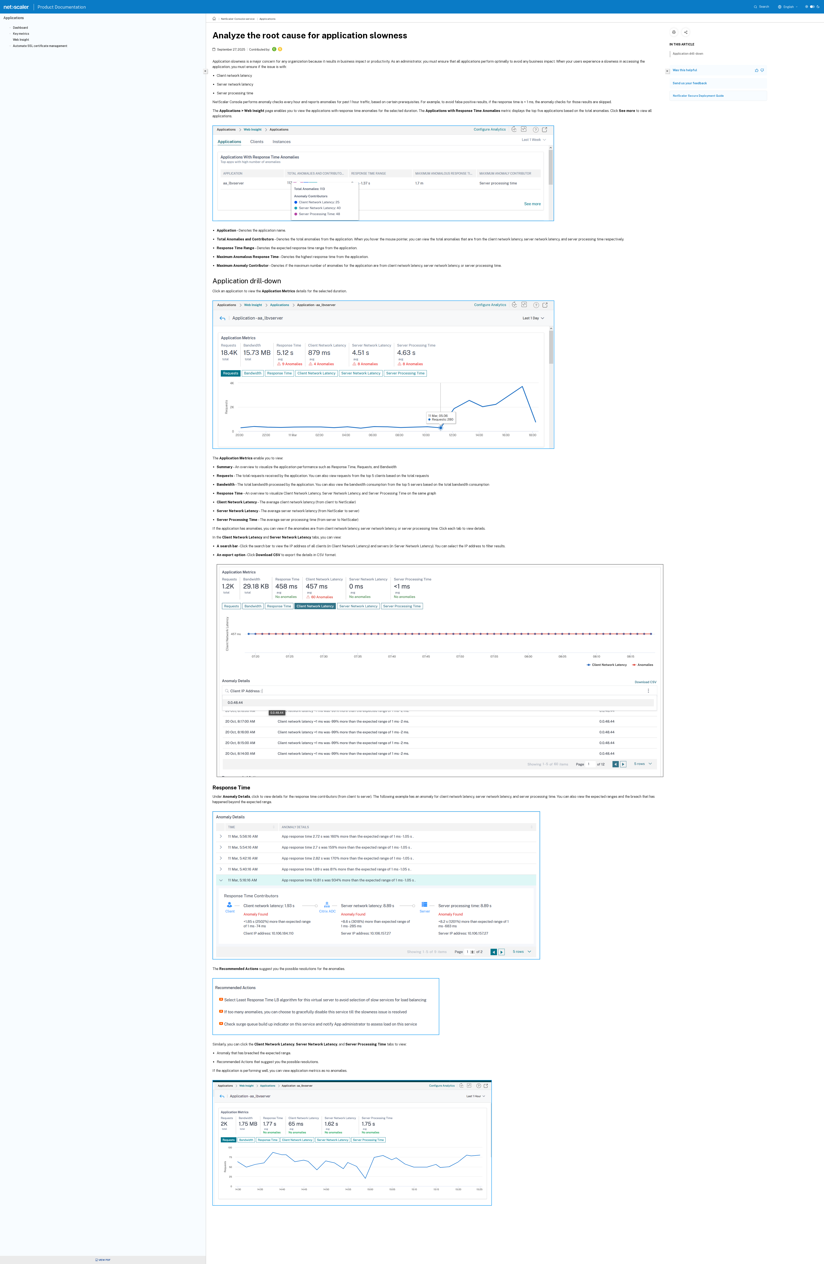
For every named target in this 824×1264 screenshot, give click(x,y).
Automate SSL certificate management (40, 46)
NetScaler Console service (237, 18)
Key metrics (21, 33)
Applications (267, 18)
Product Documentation (62, 7)
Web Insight (21, 39)
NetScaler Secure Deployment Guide (698, 95)
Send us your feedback (690, 83)
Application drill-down (688, 53)
